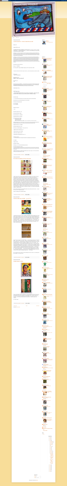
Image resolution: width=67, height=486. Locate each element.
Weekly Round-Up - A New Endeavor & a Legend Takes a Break (50, 194)
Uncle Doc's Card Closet (46, 346)
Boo (47, 256)
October (51, 443)
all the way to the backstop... (46, 282)
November (51, 442)
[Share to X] (27, 154)
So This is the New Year (45, 156)
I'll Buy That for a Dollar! (49, 332)
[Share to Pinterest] (28, 154)
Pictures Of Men (45, 430)
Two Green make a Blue (49, 244)
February (51, 451)
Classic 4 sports (49, 250)
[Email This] (25, 154)
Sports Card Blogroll (45, 124)
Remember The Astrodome (46, 155)
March (51, 450)
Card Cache (44, 427)
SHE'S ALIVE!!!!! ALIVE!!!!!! (50, 178)
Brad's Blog (44, 164)
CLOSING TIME (45, 280)
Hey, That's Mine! (45, 411)
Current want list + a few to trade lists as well (23, 41)
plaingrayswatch (45, 424)
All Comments (37, 477)
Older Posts (37, 305)
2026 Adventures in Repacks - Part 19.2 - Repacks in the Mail (49, 60)
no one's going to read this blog (47, 391)
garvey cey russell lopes (46, 118)
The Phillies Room (45, 64)
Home (13, 37)
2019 (50, 437)
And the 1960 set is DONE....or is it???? (22, 198)
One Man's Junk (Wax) (46, 352)
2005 (50, 471)
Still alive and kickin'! (49, 314)
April (50, 449)
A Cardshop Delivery (45, 344)
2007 (50, 470)
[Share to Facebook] (28, 154)
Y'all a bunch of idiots (49, 262)
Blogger (37, 480)
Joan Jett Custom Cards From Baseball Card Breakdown (49, 200)
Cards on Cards (45, 94)
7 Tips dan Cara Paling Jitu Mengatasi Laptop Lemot (49, 172)
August (51, 446)
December (51, 441)
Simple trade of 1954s (18, 261)
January (51, 452)
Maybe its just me (49, 353)
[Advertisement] (46, 50)
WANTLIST (17, 37)
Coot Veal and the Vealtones (46, 301)
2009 (50, 469)
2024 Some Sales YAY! (49, 143)
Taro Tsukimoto (48, 406)
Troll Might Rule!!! (45, 367)
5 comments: (22, 257)
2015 (50, 439)
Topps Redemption (49, 238)
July (50, 447)
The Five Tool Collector (46, 186)
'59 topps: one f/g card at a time (47, 370)
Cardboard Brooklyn (45, 364)
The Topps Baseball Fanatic (46, 376)
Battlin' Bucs (44, 288)
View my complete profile (49, 42)
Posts (36, 476)
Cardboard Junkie (45, 112)
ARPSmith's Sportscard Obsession (47, 211)
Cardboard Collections (46, 130)
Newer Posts (15, 305)
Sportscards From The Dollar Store (47, 58)
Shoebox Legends (45, 192)
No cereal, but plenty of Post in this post (22, 158)
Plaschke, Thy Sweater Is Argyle (47, 106)
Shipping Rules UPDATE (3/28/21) (47, 184)
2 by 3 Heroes (45, 223)
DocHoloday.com (45, 229)
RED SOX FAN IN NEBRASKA (47, 70)
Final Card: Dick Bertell (49, 232)
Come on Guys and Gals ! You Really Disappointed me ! (50, 360)
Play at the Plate (45, 329)
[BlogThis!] (26, 154)
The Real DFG (45, 82)
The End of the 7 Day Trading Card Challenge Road (49, 206)
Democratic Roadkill (25, 4)
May (50, 448)
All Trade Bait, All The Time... (46, 198)
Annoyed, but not (49, 400)
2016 (50, 438)
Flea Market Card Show (49, 308)
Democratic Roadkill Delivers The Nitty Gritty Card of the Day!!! (49, 420)
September (51, 444)
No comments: (22, 154)
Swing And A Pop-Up (45, 158)
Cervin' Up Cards (45, 100)
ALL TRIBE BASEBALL (46, 358)
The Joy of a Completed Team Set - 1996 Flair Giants (49, 213)
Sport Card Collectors (46, 88)
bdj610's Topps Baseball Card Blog (47, 76)
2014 (50, 440)
